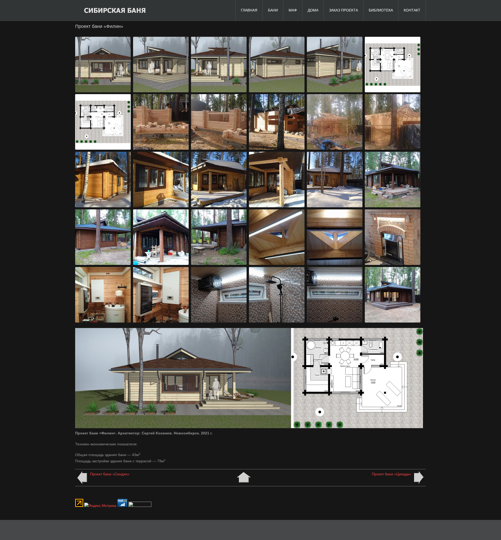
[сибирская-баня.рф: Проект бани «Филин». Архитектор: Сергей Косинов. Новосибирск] (103, 91)
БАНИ (273, 10)
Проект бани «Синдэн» (109, 474)
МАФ (293, 10)
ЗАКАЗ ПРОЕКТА (343, 10)
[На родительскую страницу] (244, 477)
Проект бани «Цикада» (391, 474)
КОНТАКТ (412, 10)
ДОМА (313, 10)
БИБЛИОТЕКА (381, 10)
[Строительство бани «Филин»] (161, 148)
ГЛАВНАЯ (249, 10)
